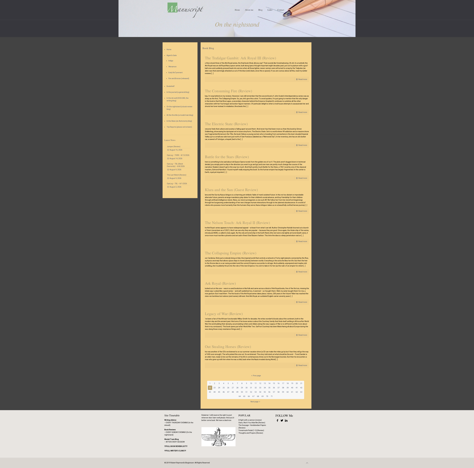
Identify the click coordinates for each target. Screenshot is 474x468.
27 (233, 388)
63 (301, 392)
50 (242, 392)
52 (251, 392)
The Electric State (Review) (226, 123)
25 (224, 388)
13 (265, 383)
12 (260, 383)
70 (267, 396)
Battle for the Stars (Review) (227, 156)
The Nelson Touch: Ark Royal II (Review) (237, 222)
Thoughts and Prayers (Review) (250, 433)
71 (272, 396)
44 (215, 392)
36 (274, 388)
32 (256, 388)
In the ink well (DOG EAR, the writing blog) (177, 99)
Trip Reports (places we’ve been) (179, 127)
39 (288, 388)
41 (297, 388)
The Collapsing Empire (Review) (230, 252)
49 (237, 392)
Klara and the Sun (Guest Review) (231, 189)
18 (288, 383)
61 (292, 392)
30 (246, 388)
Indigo (170, 61)
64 (240, 396)
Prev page (257, 376)
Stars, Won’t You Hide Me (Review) (251, 423)
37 (278, 388)
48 (233, 392)
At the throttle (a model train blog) (180, 115)
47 (228, 392)
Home (169, 49)
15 (274, 383)
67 (253, 396)
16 (278, 383)
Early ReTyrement (175, 73)
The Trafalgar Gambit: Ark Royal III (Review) (240, 57)
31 (251, 388)
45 (219, 392)
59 (283, 392)
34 (265, 388)
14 (269, 383)
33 (260, 388)
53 (256, 392)
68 (258, 396)
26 (228, 388)
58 (278, 392)
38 (283, 388)
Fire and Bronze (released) (178, 78)
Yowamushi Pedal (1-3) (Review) (251, 430)
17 (283, 383)
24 (219, 388)
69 (263, 396)
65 (244, 396)
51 (246, 392)
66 (249, 396)
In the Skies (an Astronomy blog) (179, 121)
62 (297, 392)
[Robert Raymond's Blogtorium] (185, 10)
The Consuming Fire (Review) (228, 90)
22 (210, 388)
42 (301, 388)
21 (301, 383)
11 (256, 383)
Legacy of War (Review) (224, 313)
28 (237, 388)
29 (242, 388)
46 (224, 392)
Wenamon (172, 67)
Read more (302, 79)
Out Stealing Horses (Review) (228, 346)
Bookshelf (171, 86)
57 (274, 392)
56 (269, 392)
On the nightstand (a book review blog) (179, 108)
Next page (254, 402)
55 (265, 392)
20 (297, 383)
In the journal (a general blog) (178, 92)
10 (251, 383)
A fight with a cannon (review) (250, 420)
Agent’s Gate (172, 55)
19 (292, 383)
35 (269, 388)
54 (260, 392)
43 (210, 392)
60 (288, 392)
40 (292, 388)
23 (215, 388)
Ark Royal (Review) (220, 283)
